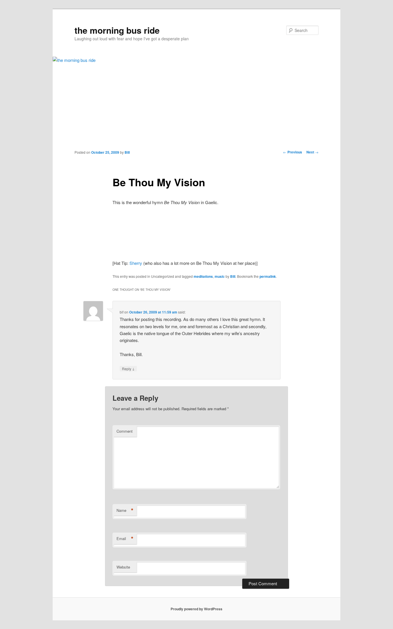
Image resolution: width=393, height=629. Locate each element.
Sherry (135, 263)
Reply (128, 368)
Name (125, 510)
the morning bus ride (117, 30)
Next (312, 152)
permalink (268, 276)
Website (123, 567)
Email (125, 538)
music (220, 276)
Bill (127, 152)
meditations (203, 276)
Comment (125, 431)
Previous (292, 152)
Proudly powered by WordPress (196, 608)
